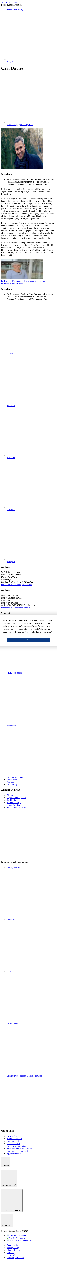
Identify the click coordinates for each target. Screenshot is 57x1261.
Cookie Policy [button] (38, 629)
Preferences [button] (46, 632)
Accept (28, 640)
